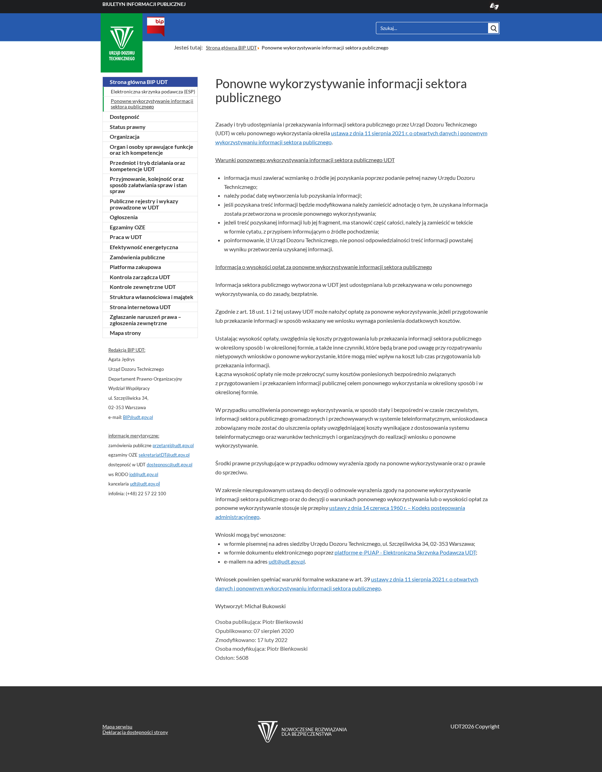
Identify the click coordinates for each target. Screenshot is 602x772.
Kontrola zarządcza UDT (140, 277)
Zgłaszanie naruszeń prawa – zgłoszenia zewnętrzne (145, 319)
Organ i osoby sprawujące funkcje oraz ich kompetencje (151, 149)
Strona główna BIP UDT (139, 81)
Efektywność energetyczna (144, 247)
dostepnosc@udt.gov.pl (169, 464)
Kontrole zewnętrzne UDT (143, 286)
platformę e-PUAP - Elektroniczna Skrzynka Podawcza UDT (405, 552)
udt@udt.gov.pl (287, 561)
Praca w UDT (126, 237)
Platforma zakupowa (135, 266)
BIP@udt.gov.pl (138, 417)
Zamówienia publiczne (137, 257)
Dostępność (124, 116)
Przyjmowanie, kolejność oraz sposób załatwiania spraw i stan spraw (148, 184)
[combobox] (431, 28)
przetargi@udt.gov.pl (173, 445)
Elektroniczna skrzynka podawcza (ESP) (153, 91)
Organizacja (124, 136)
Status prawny (128, 126)
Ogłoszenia (124, 217)
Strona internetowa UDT (140, 307)
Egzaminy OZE (127, 227)
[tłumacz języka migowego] (494, 9)
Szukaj (493, 28)
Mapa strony (125, 332)
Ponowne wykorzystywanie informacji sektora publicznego (152, 103)
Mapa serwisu (117, 726)
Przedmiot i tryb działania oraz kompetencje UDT (147, 165)
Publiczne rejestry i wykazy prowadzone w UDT (144, 204)
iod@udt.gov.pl (143, 474)
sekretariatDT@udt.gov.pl (164, 455)
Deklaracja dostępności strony (135, 732)
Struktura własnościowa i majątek (151, 296)
